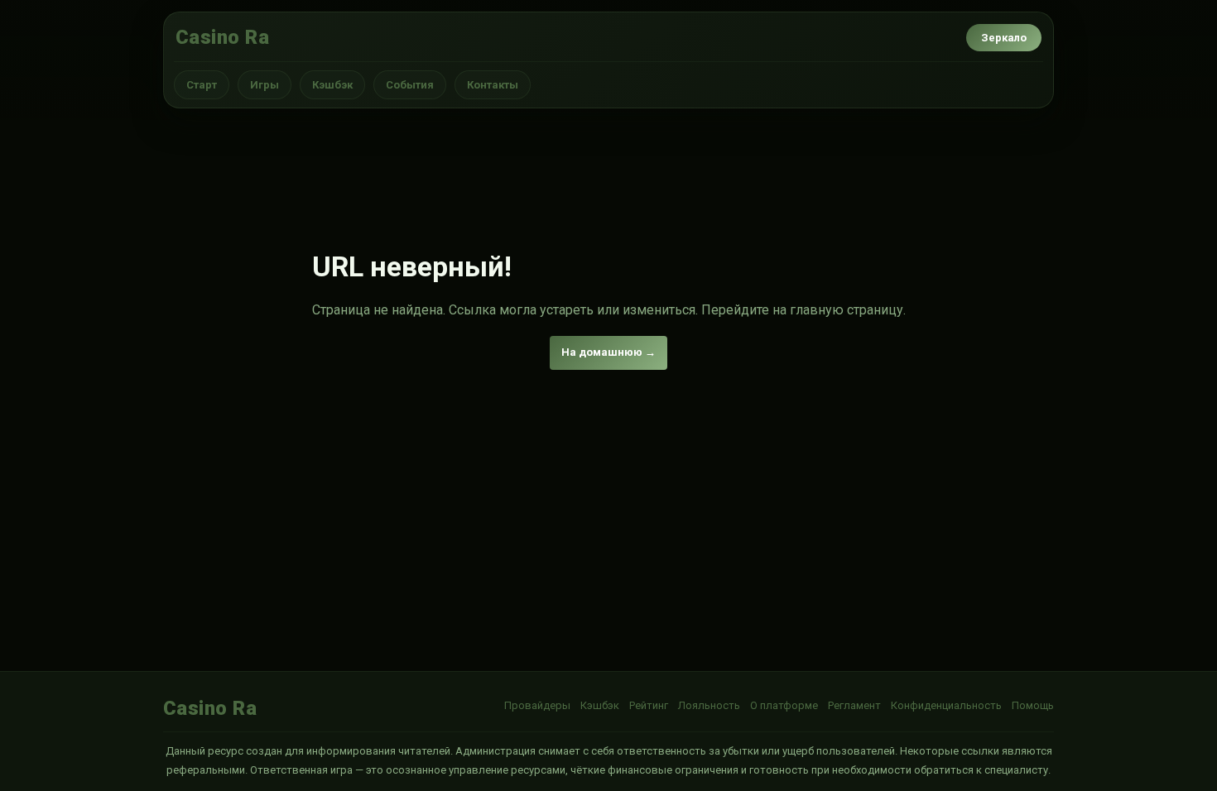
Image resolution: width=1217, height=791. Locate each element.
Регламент (854, 705)
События (410, 85)
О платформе (784, 705)
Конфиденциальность (946, 705)
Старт (201, 85)
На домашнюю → (608, 352)
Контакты (492, 85)
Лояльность (709, 705)
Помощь (1033, 705)
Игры (264, 85)
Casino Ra (222, 37)
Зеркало (1004, 37)
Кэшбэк (332, 85)
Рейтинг (648, 705)
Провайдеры (537, 705)
